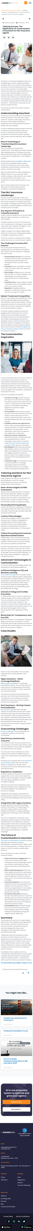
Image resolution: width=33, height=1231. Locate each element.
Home (3, 10)
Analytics (20, 1182)
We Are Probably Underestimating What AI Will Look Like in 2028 (16, 1061)
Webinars (3, 1196)
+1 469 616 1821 (5, 1156)
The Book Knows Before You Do (16, 1031)
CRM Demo (4, 1180)
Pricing (3, 1177)
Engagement (21, 1180)
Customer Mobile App (23, 1185)
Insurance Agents (15, 10)
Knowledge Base (6, 1198)
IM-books (3, 1201)
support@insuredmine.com (9, 1147)
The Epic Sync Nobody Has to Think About (15, 1019)
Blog (8, 10)
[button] (4, 37)
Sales (19, 1177)
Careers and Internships (8, 1207)
